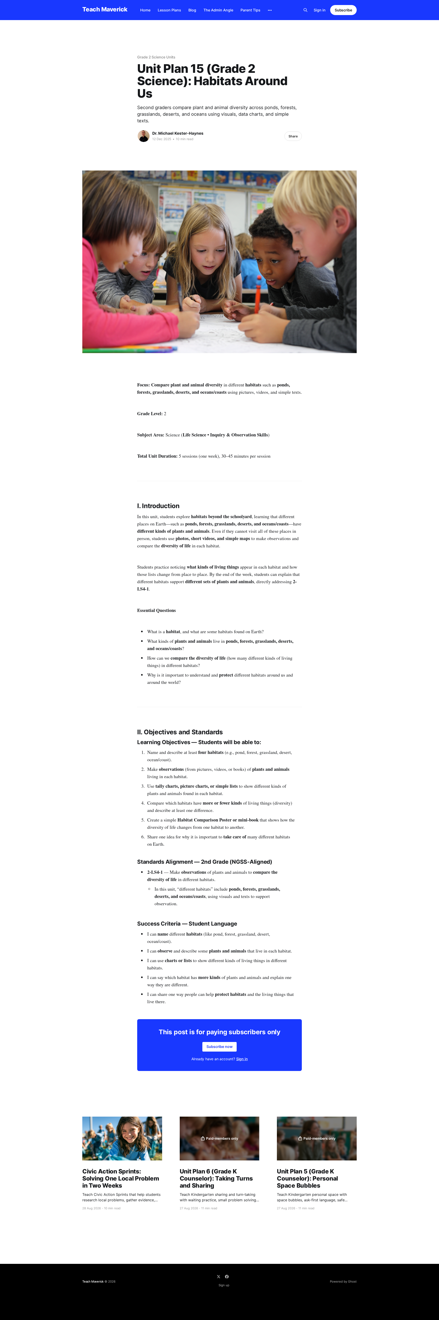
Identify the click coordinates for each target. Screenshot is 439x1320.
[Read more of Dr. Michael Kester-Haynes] (143, 136)
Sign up (224, 1285)
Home (145, 10)
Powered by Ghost (343, 1281)
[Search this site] (305, 10)
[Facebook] (227, 1276)
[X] (218, 1276)
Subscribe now (219, 1046)
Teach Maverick (104, 9)
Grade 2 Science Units (156, 57)
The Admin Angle (218, 10)
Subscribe (343, 10)
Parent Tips (250, 10)
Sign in (320, 10)
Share (293, 136)
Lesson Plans (169, 10)
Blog (192, 10)
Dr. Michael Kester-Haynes (177, 133)
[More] (269, 10)
